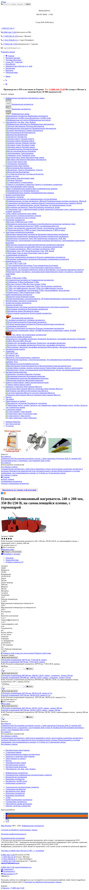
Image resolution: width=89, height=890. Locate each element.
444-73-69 (9, 32)
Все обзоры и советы (9, 467)
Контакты (9, 70)
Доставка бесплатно (13, 60)
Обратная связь (12, 72)
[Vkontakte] (7, 814)
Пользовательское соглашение (13, 838)
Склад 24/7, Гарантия (14, 62)
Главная (11, 56)
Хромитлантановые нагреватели (18, 303)
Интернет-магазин (13, 58)
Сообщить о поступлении (12, 552)
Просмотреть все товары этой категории (19, 490)
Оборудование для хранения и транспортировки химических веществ (33, 268)
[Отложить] (3, 671)
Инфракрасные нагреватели (33, 826)
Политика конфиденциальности (13, 834)
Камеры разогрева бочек (15, 195)
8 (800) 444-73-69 (57, 89)
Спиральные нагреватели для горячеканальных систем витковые (31, 199)
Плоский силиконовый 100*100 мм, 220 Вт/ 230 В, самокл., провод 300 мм (30, 710)
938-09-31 (9, 40)
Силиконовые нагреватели (16, 326)
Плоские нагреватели (14, 305)
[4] (9, 539)
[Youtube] (6, 818)
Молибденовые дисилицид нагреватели (21, 301)
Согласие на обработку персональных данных (19, 830)
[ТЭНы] (3, 2)
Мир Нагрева (6, 826)
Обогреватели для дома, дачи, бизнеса (21, 122)
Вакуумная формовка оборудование (20, 187)
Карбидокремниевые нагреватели (19, 295)
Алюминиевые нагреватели (17, 255)
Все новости (6, 456)
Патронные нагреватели (15, 220)
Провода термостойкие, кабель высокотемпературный (27, 382)
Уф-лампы (10, 399)
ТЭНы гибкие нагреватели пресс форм (21, 214)
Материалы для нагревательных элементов (23, 358)
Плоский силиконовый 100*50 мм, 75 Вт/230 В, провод (23, 662)
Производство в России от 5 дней (19, 66)
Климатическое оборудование (17, 166)
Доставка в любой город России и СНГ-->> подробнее (22, 851)
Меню (8, 76)
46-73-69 (9, 44)
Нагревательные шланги (15, 349)
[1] (2, 539)
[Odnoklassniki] (6, 816)
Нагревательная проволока (16, 372)
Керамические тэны (13, 261)
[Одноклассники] (4, 493)
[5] (11, 539)
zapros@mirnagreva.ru (11, 48)
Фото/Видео (10, 64)
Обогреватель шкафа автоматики (19, 337)
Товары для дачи (12, 176)
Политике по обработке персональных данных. (43, 882)
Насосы (9, 397)
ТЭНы (8, 276)
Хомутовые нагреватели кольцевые (20, 232)
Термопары (10, 351)
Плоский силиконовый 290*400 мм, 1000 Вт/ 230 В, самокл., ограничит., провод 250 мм (36, 677)
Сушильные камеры (13, 409)
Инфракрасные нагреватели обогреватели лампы (25, 98)
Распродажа (10, 68)
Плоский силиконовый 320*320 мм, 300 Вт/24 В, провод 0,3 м (25, 695)
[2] (4, 539)
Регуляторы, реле (12, 355)
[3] (6, 539)
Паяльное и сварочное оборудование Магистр (24, 387)
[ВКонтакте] (2, 493)
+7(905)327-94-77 (7, 28)
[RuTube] (7, 822)
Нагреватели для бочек (15, 197)
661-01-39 (9, 36)
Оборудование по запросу (16, 401)
